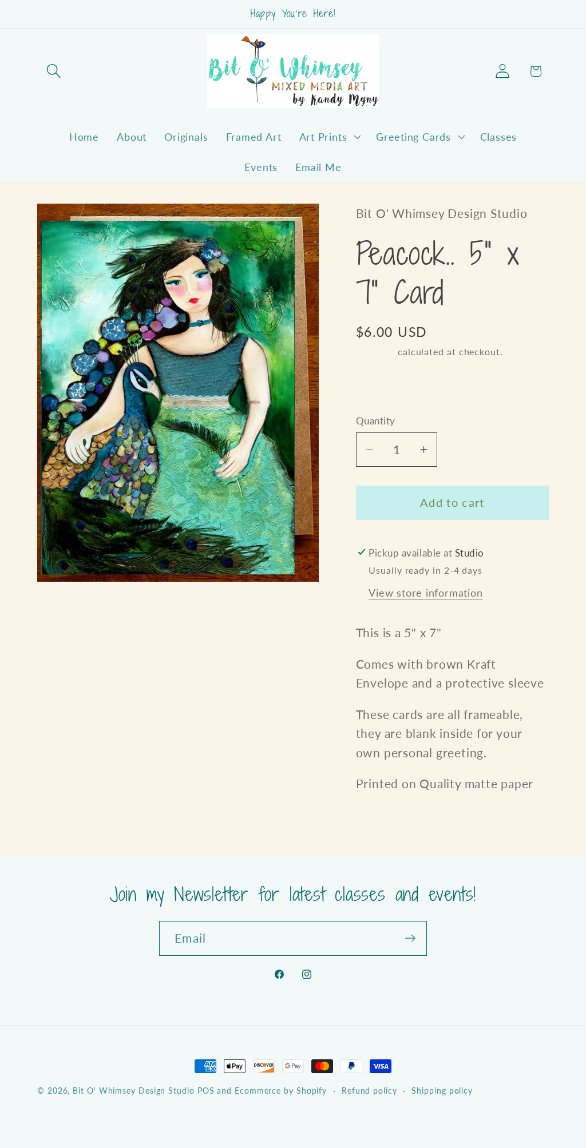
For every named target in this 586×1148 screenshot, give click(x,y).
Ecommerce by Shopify (281, 1090)
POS (206, 1090)
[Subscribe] (410, 938)
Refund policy (369, 1090)
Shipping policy (442, 1090)
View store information (425, 592)
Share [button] (381, 386)
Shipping (375, 352)
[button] (53, 71)
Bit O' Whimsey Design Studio (133, 1090)
